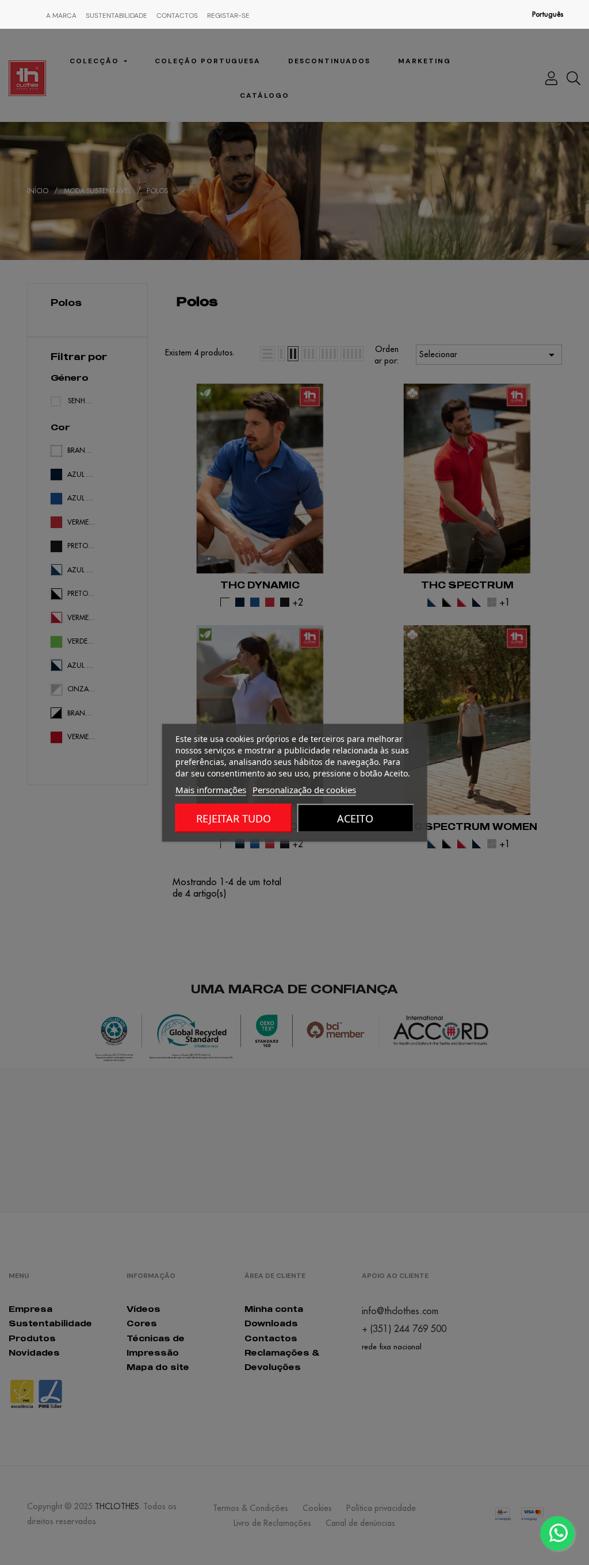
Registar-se (228, 15)
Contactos (177, 15)
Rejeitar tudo (233, 818)
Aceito (355, 818)
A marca (61, 15)
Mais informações (210, 789)
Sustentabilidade (116, 15)
